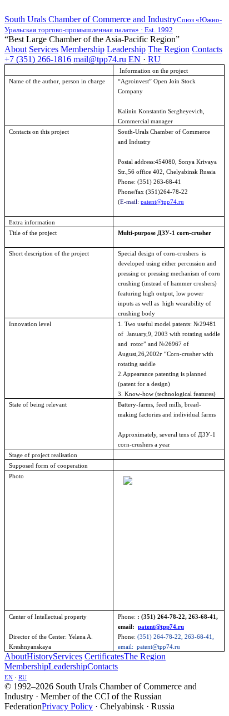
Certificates (104, 656)
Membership (82, 49)
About (15, 49)
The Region (169, 49)
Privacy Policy (67, 706)
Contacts (207, 49)
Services (43, 49)
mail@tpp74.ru (99, 59)
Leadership (126, 49)
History (40, 656)
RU (154, 59)
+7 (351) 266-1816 (37, 59)
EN (134, 59)
